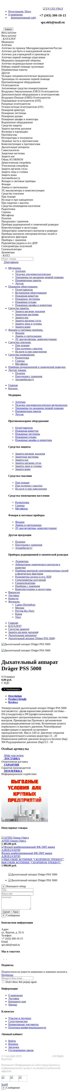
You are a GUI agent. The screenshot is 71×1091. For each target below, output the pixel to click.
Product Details (17, 699)
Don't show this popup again (21, 981)
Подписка (7, 974)
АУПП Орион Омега (13, 840)
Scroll (4, 1084)
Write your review (13, 755)
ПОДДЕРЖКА (13, 770)
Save (15, 912)
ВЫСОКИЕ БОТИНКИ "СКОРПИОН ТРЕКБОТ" (31, 862)
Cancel (6, 912)
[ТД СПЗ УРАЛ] (53, 8)
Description (15, 695)
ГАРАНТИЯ (11, 764)
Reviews (13, 702)
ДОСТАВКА (12, 758)
